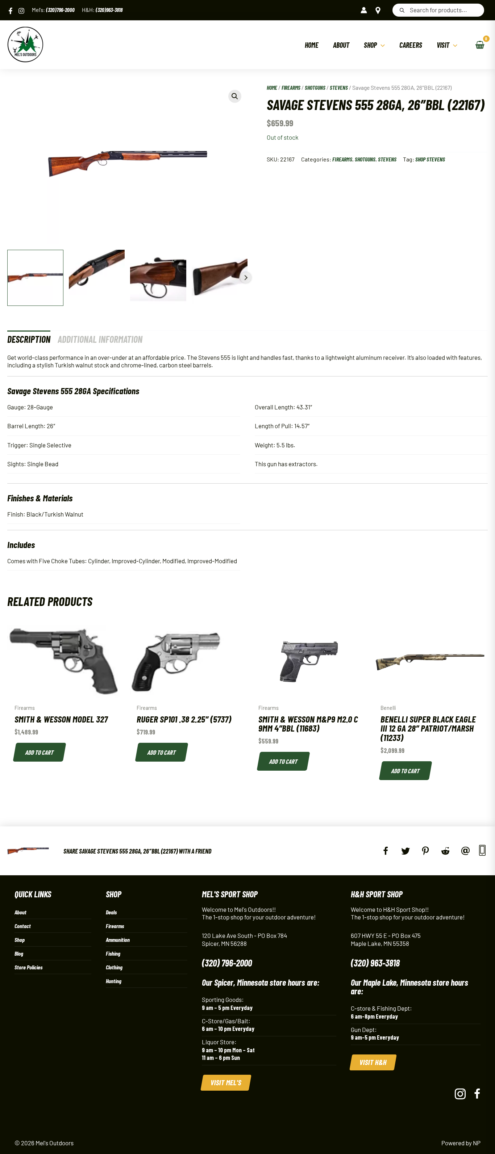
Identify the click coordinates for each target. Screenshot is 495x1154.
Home (272, 87)
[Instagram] (21, 11)
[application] (381, 44)
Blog (18, 953)
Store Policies (28, 967)
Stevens (339, 87)
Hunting (113, 980)
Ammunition (118, 939)
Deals (111, 912)
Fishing (113, 953)
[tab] (28, 339)
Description (28, 339)
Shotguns (315, 87)
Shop (19, 939)
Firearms (291, 87)
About (20, 912)
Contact (22, 925)
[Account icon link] (364, 10)
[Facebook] (10, 11)
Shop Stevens (430, 159)
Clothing (114, 967)
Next (245, 277)
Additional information (100, 339)
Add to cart (40, 752)
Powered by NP (461, 1142)
